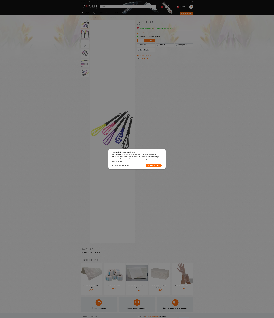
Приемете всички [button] (153, 165)
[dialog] (137, 159)
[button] (120, 165)
